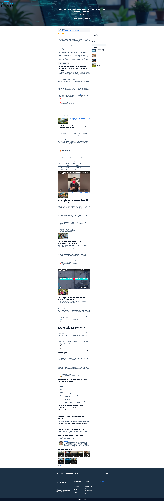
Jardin (122, 3)
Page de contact (101, 486)
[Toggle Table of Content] (68, 63)
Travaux (131, 3)
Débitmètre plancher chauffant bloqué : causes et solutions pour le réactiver (101, 59)
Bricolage (127, 3)
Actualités (158, 3)
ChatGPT (61, 30)
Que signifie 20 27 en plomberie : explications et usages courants (101, 55)
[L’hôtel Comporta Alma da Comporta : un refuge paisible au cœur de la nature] (63, 121)
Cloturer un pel (76, 487)
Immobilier (152, 3)
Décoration (136, 3)
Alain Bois (88, 18)
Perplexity (66, 30)
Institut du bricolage (76, 486)
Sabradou (75, 490)
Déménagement (94, 35)
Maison (118, 3)
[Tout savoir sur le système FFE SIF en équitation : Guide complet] (63, 292)
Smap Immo (75, 489)
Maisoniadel (75, 484)
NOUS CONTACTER (89, 486)
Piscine (148, 3)
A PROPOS (88, 484)
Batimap (79, 94)
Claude (74, 30)
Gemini (78, 30)
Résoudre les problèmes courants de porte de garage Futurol (101, 50)
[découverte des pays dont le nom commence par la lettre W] (63, 195)
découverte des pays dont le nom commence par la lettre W (80, 192)
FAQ (86, 493)
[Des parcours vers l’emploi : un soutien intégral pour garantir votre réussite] (63, 236)
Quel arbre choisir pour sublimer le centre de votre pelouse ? (101, 64)
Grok (70, 30)
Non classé (82, 14)
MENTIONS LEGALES (89, 490)
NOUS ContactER (101, 481)
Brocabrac (75, 492)
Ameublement (142, 3)
